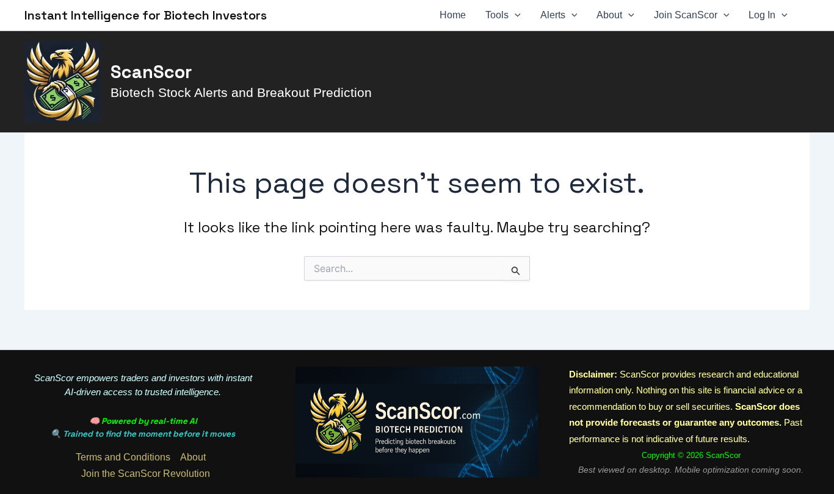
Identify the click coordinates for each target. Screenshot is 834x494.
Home (453, 15)
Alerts (552, 15)
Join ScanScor (685, 15)
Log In (762, 15)
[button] (515, 15)
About (609, 15)
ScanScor (151, 72)
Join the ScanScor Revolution (145, 473)
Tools (497, 15)
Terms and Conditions (123, 457)
